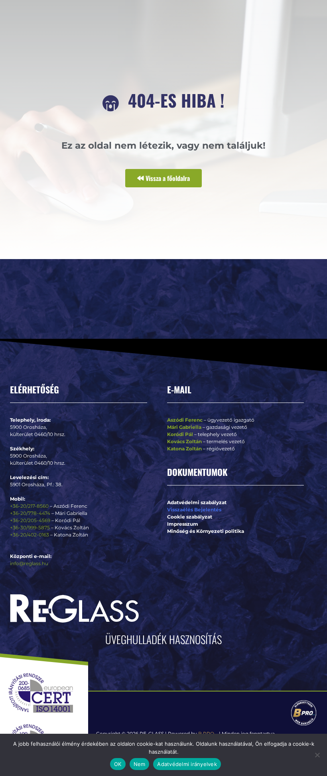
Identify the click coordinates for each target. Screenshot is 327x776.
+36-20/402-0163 (29, 535)
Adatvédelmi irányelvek (187, 764)
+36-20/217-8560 (29, 506)
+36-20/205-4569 (30, 520)
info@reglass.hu (29, 563)
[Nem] (317, 755)
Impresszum (182, 524)
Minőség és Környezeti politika (205, 531)
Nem (140, 764)
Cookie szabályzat (189, 517)
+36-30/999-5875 (30, 527)
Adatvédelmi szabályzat (197, 502)
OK (118, 764)
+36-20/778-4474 (30, 513)
